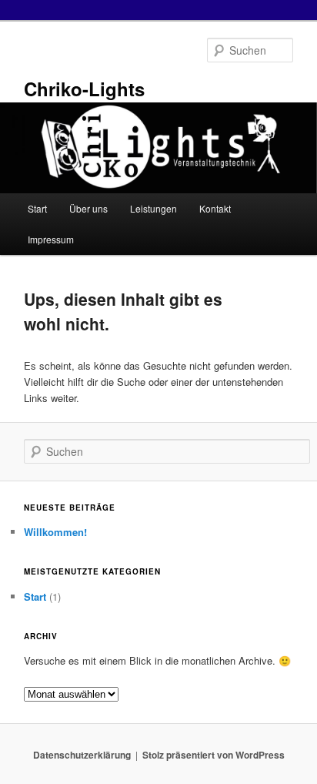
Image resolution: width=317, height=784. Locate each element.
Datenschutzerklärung (82, 755)
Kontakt (215, 208)
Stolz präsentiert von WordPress (213, 755)
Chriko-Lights (84, 88)
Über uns (88, 208)
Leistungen (153, 208)
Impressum (51, 239)
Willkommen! (55, 531)
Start (37, 208)
